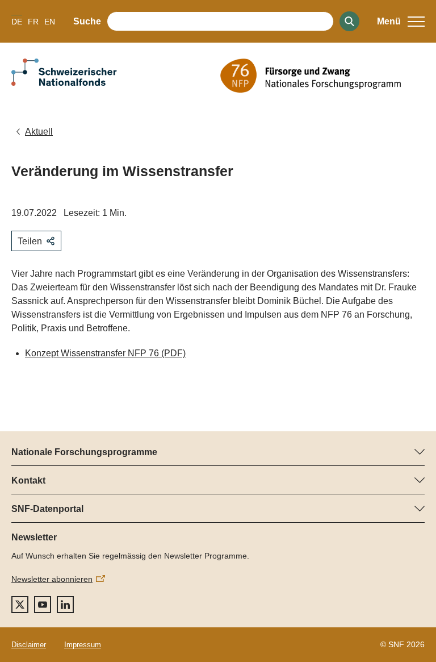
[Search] (349, 21)
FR (33, 21)
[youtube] (42, 604)
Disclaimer (28, 644)
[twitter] (19, 604)
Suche (87, 21)
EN (49, 21)
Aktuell (39, 131)
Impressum (82, 644)
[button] (401, 21)
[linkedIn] (65, 604)
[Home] (322, 76)
